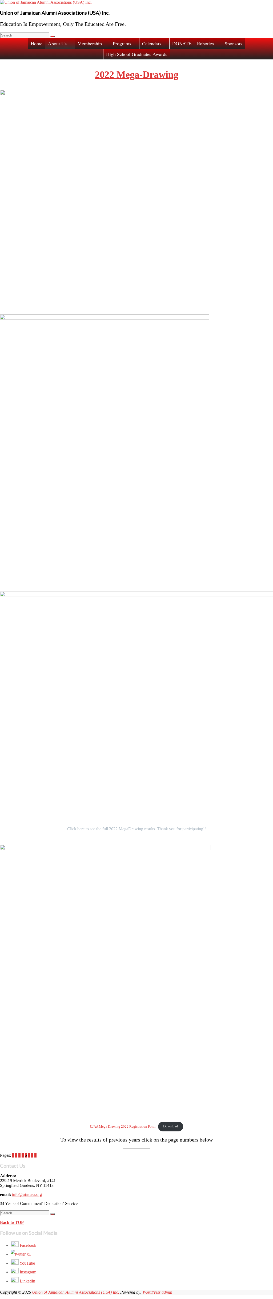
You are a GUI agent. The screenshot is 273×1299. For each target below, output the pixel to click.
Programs (122, 43)
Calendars (151, 43)
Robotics (205, 43)
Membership (90, 43)
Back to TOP (12, 1222)
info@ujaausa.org (27, 1194)
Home (36, 43)
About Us (57, 43)
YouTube (27, 1263)
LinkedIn (27, 1281)
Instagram (27, 1272)
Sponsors (233, 43)
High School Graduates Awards (136, 54)
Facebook (27, 1245)
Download (170, 1126)
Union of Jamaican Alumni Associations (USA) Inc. (55, 13)
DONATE (181, 43)
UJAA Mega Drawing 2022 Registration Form (122, 1126)
